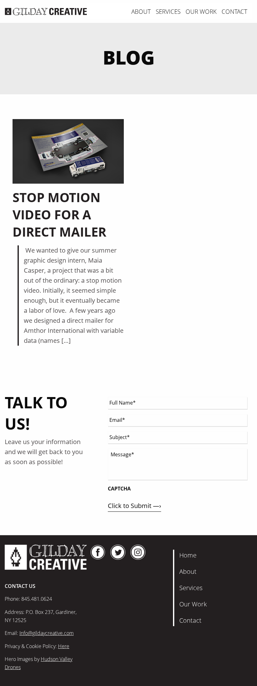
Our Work (201, 11)
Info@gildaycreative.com (46, 633)
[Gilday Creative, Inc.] (46, 11)
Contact (234, 11)
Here (63, 646)
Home (188, 555)
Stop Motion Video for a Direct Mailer (59, 214)
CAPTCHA (119, 488)
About (141, 11)
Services (168, 11)
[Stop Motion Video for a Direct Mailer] (68, 151)
